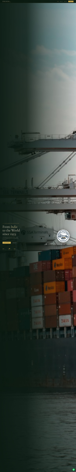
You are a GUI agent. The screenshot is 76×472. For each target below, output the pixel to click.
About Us (61, 1)
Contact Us (71, 1)
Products (65, 1)
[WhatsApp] (74, 470)
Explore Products (7, 242)
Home (58, 1)
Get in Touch (15, 242)
